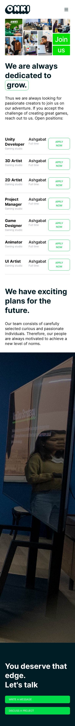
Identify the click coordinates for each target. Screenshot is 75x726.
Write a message (20, 699)
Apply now (59, 143)
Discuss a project (21, 710)
